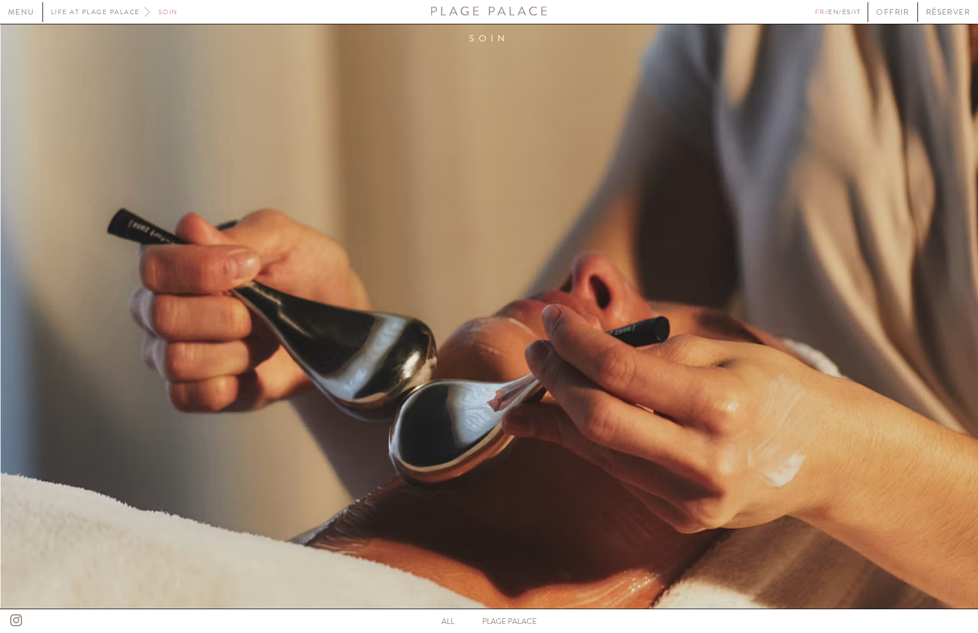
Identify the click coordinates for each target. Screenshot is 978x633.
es (846, 12)
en (833, 12)
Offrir (892, 12)
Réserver (948, 12)
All (447, 621)
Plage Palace (509, 621)
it (857, 12)
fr (820, 12)
